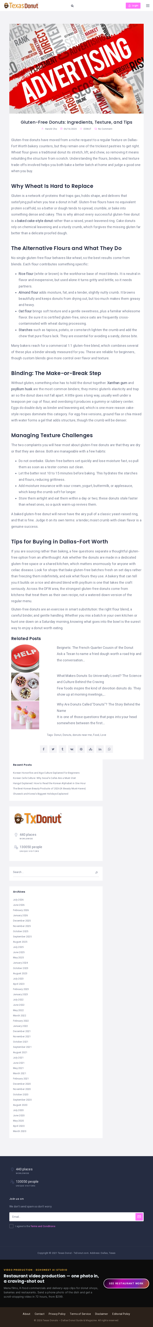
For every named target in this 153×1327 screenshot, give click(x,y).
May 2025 (18, 957)
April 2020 (18, 1126)
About (26, 1313)
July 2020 (18, 1110)
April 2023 (18, 983)
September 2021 (22, 1047)
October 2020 (20, 1094)
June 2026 (19, 905)
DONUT (87, 129)
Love (103, 734)
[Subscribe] (139, 1217)
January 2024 (20, 962)
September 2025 (22, 936)
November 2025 (22, 926)
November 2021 (22, 1036)
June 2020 (19, 1115)
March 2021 (19, 1073)
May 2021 (18, 1068)
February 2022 (21, 1020)
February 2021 (21, 1078)
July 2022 (18, 999)
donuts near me (82, 734)
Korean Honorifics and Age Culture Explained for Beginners (46, 772)
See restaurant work (126, 1283)
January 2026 (20, 915)
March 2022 (19, 1015)
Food (96, 734)
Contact (39, 1313)
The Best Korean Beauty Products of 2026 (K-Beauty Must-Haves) (49, 788)
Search (94, 872)
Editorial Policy (121, 1313)
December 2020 (22, 1083)
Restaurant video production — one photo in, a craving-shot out (51, 1278)
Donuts (67, 734)
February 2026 (21, 910)
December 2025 (22, 920)
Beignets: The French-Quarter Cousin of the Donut (95, 648)
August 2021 (20, 1052)
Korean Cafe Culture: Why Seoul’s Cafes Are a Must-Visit (44, 778)
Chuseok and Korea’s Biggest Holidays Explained (40, 793)
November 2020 (22, 1089)
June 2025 (19, 952)
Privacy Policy (57, 1313)
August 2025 (20, 941)
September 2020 (22, 1099)
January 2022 (20, 1026)
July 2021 (18, 1057)
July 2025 (18, 947)
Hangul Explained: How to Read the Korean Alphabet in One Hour (49, 783)
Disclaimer (101, 1313)
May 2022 (18, 1010)
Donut (57, 734)
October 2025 (20, 931)
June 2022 (19, 1004)
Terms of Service (80, 1313)
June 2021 (19, 1062)
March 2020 (19, 1131)
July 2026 (18, 899)
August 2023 (20, 973)
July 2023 (18, 978)
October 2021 (20, 1041)
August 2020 (20, 1105)
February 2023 (21, 989)
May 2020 (18, 1120)
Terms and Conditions (43, 1226)
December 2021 (22, 1031)
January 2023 (20, 994)
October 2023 (20, 968)
